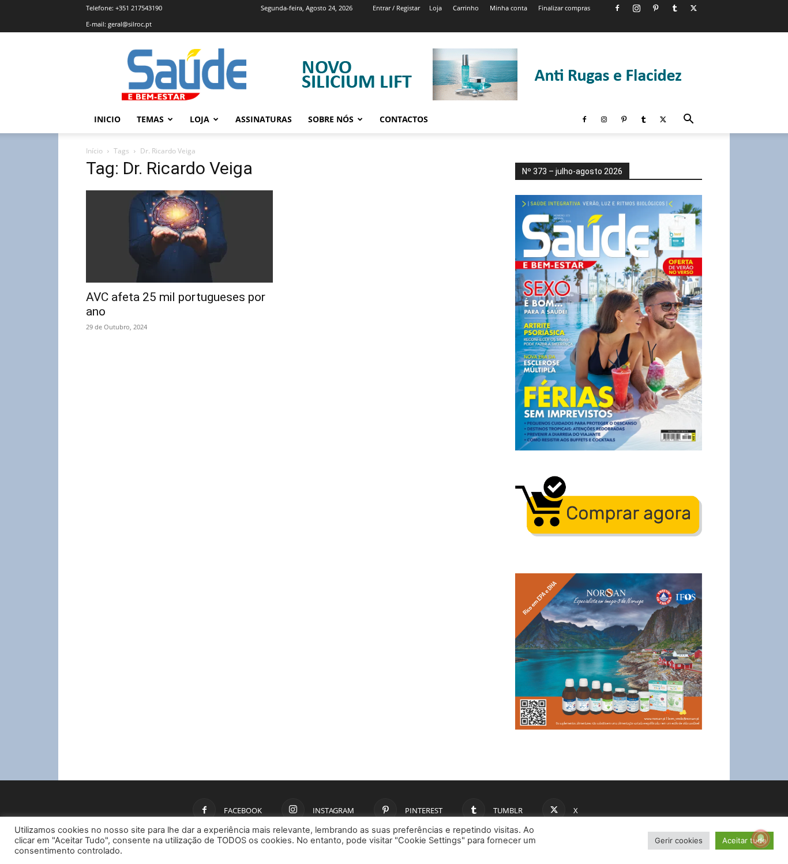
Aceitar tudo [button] (744, 840)
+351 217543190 (138, 7)
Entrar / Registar (396, 7)
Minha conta (508, 7)
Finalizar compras (564, 7)
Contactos (404, 119)
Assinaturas (263, 119)
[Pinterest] (655, 8)
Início (94, 151)
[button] (688, 120)
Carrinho (466, 7)
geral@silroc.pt (130, 24)
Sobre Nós (331, 119)
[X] (693, 8)
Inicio (107, 119)
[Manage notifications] (761, 838)
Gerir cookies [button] (679, 840)
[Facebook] (617, 8)
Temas (150, 119)
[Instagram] (636, 8)
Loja (435, 7)
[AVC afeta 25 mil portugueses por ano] (179, 236)
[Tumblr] (674, 8)
